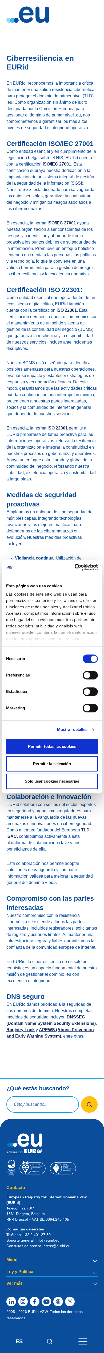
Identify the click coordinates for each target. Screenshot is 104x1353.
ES (19, 1341)
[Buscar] (50, 1341)
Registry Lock (20, 1029)
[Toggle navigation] (82, 1341)
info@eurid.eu (47, 1240)
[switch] (90, 675)
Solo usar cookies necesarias (52, 781)
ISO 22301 (67, 310)
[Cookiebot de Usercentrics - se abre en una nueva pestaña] (75, 567)
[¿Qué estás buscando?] (89, 1104)
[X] (70, 1301)
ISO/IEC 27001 (57, 164)
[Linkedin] (11, 1301)
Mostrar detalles (72, 729)
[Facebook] (34, 1301)
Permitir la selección (52, 763)
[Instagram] (23, 1301)
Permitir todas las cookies (52, 746)
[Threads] (58, 1301)
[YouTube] (46, 1301)
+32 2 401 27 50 (37, 1235)
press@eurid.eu (56, 1246)
